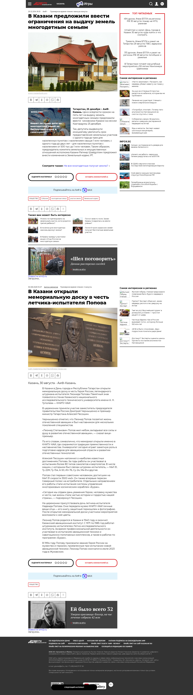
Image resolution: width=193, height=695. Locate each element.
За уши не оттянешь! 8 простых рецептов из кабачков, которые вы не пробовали (148, 93)
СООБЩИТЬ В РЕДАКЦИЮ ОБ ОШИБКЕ (117, 646)
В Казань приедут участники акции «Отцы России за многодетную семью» (52, 239)
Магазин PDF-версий (96, 641)
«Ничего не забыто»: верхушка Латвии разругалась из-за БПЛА (145, 155)
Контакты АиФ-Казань (78, 644)
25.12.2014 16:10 (34, 11)
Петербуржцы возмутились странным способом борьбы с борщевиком (144, 184)
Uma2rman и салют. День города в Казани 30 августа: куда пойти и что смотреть (142, 32)
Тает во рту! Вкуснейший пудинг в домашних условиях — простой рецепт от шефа (147, 312)
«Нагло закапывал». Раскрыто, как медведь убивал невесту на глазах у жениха (147, 84)
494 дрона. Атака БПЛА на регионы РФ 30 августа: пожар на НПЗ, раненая (142, 21)
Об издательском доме (59, 641)
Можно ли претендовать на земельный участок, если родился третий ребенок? (55, 221)
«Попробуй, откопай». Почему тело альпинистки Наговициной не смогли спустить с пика (147, 112)
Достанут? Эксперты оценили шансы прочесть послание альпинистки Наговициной (148, 340)
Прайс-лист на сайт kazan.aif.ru (137, 644)
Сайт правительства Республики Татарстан (47, 369)
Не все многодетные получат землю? (86, 165)
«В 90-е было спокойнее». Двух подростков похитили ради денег (147, 330)
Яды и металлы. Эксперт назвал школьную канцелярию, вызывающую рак (146, 130)
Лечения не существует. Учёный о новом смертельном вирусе (146, 101)
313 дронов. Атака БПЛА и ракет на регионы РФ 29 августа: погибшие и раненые (142, 55)
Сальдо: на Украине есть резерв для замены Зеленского (147, 146)
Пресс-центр (78, 641)
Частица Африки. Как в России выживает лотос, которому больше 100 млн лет (147, 322)
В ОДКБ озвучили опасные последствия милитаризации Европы (147, 165)
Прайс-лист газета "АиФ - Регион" (105, 644)
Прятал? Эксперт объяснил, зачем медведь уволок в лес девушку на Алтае (147, 303)
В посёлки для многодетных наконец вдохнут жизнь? (52, 229)
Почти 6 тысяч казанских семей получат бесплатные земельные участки (99, 230)
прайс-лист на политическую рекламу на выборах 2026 (73, 646)
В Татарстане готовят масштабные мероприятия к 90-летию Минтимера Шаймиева (142, 66)
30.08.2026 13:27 (35, 287)
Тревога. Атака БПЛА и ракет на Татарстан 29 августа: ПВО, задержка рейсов (142, 43)
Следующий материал (74, 687)
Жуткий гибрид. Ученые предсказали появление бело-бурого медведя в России (148, 294)
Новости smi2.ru (37, 276)
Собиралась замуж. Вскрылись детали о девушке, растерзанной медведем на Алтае (146, 121)
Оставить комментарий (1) (96, 177)
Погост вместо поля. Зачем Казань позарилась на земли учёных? (97, 221)
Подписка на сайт (57, 644)
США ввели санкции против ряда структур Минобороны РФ (145, 174)
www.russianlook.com (37, 93)
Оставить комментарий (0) (96, 563)
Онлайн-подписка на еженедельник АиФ (127, 641)
